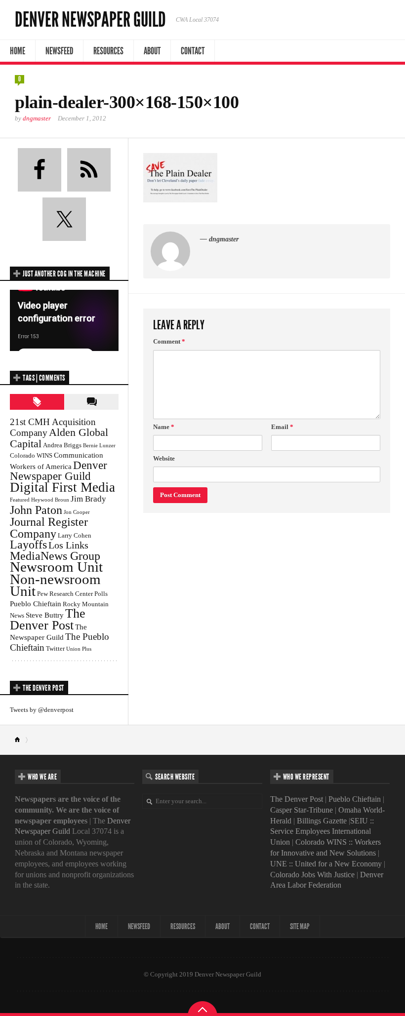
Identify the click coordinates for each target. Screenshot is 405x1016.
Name (163, 426)
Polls (101, 593)
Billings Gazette (322, 821)
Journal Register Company (49, 527)
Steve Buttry (45, 615)
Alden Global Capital (59, 438)
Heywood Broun (50, 500)
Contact (192, 51)
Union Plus (78, 649)
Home (17, 51)
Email (282, 426)
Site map (300, 926)
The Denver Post (47, 619)
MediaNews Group (55, 555)
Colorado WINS (31, 455)
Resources (108, 51)
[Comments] (91, 402)
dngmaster (37, 118)
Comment (169, 341)
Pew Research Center (65, 593)
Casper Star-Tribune (301, 810)
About (152, 51)
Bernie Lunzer (99, 445)
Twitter (55, 648)
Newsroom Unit (56, 567)
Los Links (68, 545)
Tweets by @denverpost (42, 709)
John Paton (36, 509)
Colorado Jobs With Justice (312, 874)
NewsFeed (59, 51)
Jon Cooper (77, 512)
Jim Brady (88, 499)
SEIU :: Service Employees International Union (322, 832)
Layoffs (28, 544)
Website (164, 458)
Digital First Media (62, 487)
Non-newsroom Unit (55, 585)
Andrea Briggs (62, 445)
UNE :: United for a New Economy (326, 864)
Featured (20, 500)
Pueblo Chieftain (35, 603)
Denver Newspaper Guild (90, 19)
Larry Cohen (74, 535)
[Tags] (37, 402)
